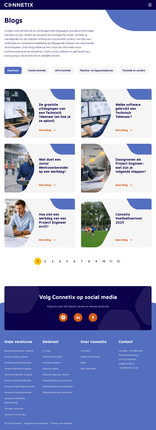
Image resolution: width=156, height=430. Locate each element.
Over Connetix (94, 341)
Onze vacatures (18, 341)
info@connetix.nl (127, 363)
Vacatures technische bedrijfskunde (14, 400)
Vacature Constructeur (15, 414)
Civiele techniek (37, 70)
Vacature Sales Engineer (16, 356)
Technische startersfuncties (17, 362)
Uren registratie (88, 368)
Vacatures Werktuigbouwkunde (19, 386)
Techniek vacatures (13, 408)
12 (118, 261)
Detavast (50, 341)
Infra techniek (63, 70)
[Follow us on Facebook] (93, 317)
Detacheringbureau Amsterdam (58, 386)
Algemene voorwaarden (36, 423)
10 (103, 261)
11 (110, 261)
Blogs (83, 362)
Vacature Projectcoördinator (18, 392)
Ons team (85, 350)
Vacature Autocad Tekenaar (17, 380)
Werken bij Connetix (90, 356)
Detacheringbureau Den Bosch (57, 380)
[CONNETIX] (18, 5)
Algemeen (13, 70)
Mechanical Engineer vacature (19, 350)
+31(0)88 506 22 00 (128, 367)
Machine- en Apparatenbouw (96, 70)
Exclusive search (51, 368)
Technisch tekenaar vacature (18, 374)
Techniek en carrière (133, 70)
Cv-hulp (46, 350)
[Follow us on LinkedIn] (78, 317)
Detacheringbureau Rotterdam (57, 392)
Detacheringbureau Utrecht (56, 374)
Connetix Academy (52, 362)
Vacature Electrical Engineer (18, 368)
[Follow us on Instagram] (63, 317)
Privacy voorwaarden (61, 423)
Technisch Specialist (52, 356)
